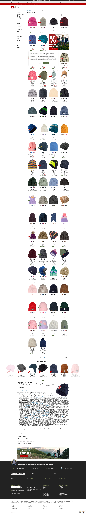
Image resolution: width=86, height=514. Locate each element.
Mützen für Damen (32, 414)
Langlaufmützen (64, 397)
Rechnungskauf (31, 2)
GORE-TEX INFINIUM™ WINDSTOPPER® (39, 403)
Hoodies (60, 507)
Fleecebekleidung (35, 412)
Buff (44, 410)
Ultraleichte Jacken (30, 507)
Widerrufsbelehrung (46, 495)
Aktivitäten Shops (14, 505)
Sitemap (22, 510)
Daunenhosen (45, 508)
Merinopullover (29, 509)
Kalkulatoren (13, 506)
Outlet (53, 7)
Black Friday (13, 509)
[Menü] (85, 510)
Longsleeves (61, 508)
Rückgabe (44, 491)
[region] (43, 58)
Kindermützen (43, 418)
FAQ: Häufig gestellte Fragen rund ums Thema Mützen (27, 390)
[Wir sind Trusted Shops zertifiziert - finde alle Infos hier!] (62, 468)
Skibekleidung (43, 396)
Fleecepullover (45, 505)
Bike (38, 7)
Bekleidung (22, 7)
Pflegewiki (60, 496)
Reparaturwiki (64, 496)
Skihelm (26, 395)
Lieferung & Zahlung (46, 486)
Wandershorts (45, 506)
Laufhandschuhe (48, 405)
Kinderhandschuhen (37, 417)
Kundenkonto (61, 487)
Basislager (15, 0)
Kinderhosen (26, 417)
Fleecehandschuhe (29, 405)
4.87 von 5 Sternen (66, 2)
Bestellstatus (45, 487)
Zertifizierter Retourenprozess (60, 473)
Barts (38, 410)
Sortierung (59, 14)
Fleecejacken (31, 417)
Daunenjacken (40, 412)
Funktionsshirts (61, 505)
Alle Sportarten (45, 7)
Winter (41, 7)
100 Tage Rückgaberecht (48, 2)
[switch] (84, 513)
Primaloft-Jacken (46, 412)
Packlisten (13, 507)
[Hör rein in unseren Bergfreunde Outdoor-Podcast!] (35, 488)
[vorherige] (28, 27)
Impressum (60, 492)
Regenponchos (30, 506)
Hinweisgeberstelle (62, 493)
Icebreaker (41, 410)
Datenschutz (47, 493)
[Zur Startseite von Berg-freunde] (15, 7)
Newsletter (60, 488)
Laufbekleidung (34, 402)
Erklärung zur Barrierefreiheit (63, 494)
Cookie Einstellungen (46, 494)
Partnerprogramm (61, 491)
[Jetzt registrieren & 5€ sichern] (43, 453)
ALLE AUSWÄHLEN (46, 63)
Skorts (44, 509)
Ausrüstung (31, 7)
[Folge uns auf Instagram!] (28, 488)
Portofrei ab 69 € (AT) (16, 2)
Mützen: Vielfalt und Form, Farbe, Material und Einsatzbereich (28, 389)
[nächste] (57, 81)
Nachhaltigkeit (61, 495)
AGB (43, 493)
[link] (21, 10)
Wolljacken (29, 508)
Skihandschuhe (38, 397)
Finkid (62, 416)
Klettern (35, 7)
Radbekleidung (25, 407)
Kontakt (44, 489)
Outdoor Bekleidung (32, 10)
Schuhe (26, 7)
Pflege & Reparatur (14, 508)
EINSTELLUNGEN (39, 63)
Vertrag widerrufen (46, 496)
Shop (12, 0)
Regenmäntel (29, 505)
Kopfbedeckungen (38, 10)
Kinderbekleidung (45, 415)
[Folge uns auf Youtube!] (32, 488)
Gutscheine (60, 489)
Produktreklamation (46, 492)
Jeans (60, 509)
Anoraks (60, 506)
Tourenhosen (45, 507)
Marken (50, 7)
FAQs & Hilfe (45, 488)
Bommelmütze (32, 419)
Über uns (60, 486)
